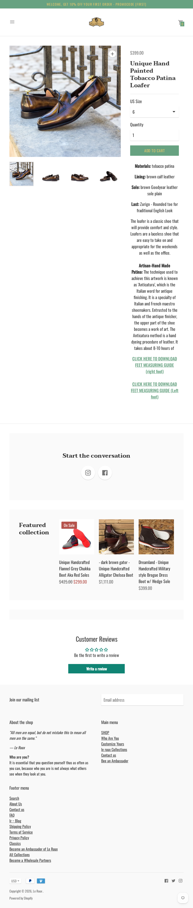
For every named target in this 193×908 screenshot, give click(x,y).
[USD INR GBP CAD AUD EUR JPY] (13, 881)
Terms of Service (21, 832)
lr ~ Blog (15, 821)
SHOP (105, 732)
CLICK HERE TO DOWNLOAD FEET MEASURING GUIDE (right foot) (154, 365)
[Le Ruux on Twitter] (173, 880)
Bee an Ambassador (114, 761)
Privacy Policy (19, 837)
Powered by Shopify (20, 898)
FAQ (12, 815)
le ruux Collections (114, 749)
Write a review (96, 669)
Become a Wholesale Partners (30, 860)
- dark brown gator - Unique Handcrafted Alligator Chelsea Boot (116, 568)
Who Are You (110, 738)
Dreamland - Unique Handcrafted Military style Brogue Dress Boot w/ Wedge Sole (154, 571)
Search (14, 798)
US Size (136, 101)
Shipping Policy (20, 826)
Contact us (108, 755)
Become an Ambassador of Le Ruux (33, 849)
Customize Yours (112, 744)
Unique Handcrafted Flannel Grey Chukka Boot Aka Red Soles (74, 568)
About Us (15, 804)
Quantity (136, 124)
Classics (15, 843)
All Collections (19, 854)
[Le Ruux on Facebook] (166, 880)
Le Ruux (38, 890)
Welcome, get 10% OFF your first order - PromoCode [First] (96, 4)
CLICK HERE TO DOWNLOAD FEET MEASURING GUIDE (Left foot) (154, 390)
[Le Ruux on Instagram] (180, 880)
